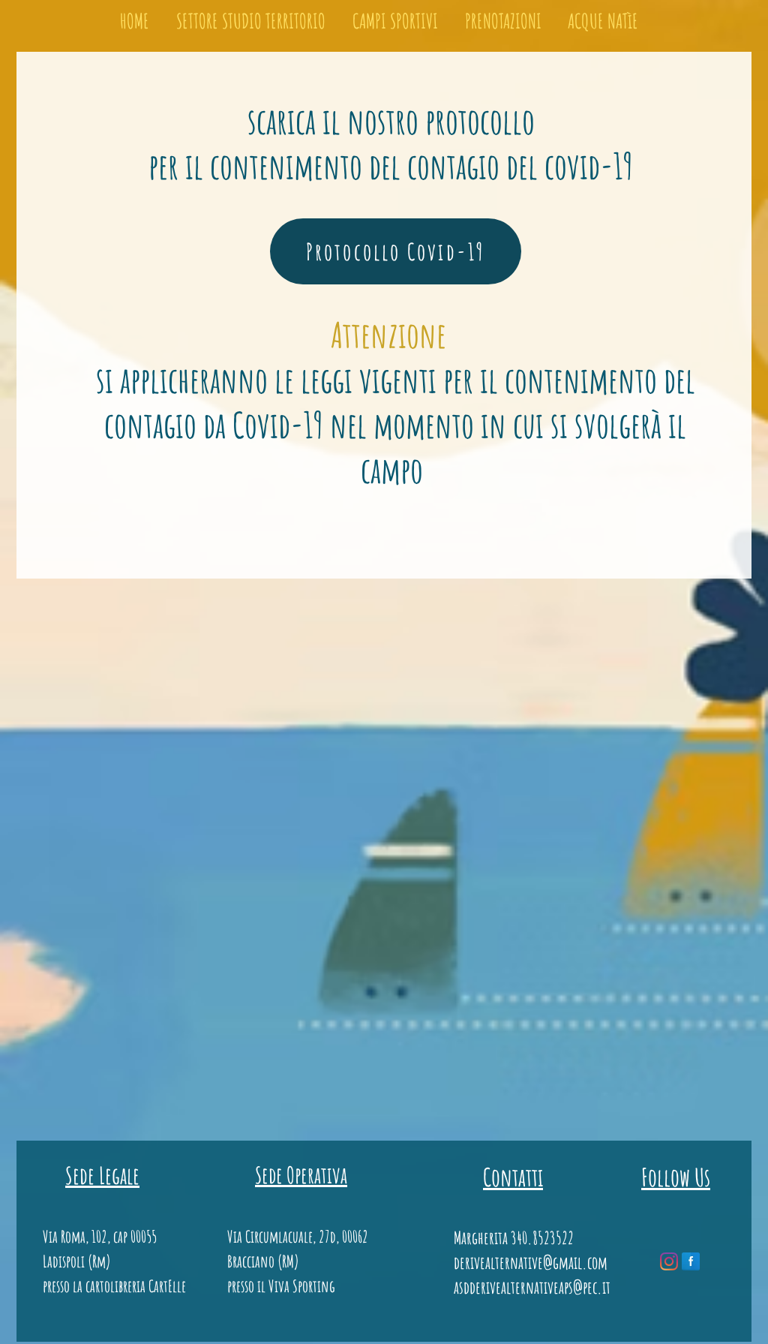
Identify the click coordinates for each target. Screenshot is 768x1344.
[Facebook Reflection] (691, 1261)
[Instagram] (669, 1261)
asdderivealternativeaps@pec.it (532, 1287)
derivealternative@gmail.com (531, 1262)
